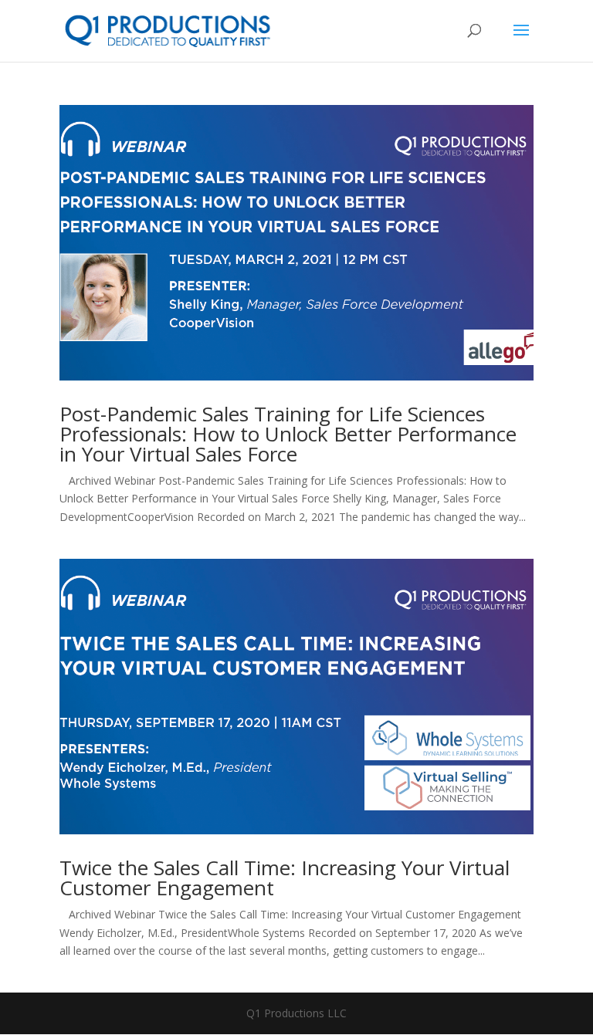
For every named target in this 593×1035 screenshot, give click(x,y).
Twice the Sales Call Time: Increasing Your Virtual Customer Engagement (284, 877)
